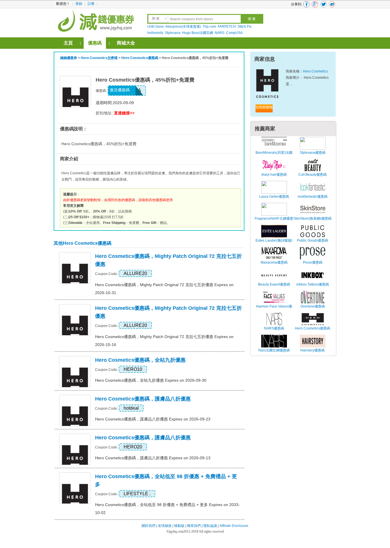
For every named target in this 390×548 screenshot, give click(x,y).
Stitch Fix (245, 27)
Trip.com (209, 27)
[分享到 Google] (315, 4)
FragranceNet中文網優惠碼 (274, 222)
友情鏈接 (165, 526)
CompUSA (234, 33)
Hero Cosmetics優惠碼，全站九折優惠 (140, 360)
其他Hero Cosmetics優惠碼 (82, 243)
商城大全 (126, 43)
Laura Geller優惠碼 (274, 197)
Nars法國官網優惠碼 (274, 350)
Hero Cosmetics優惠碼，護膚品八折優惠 (143, 399)
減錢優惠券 (68, 58)
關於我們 (148, 526)
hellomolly (155, 33)
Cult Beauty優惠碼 (312, 175)
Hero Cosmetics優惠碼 (139, 58)
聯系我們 (194, 526)
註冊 (91, 4)
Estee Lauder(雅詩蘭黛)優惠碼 (274, 243)
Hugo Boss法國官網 (197, 33)
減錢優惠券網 (97, 20)
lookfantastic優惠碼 (312, 197)
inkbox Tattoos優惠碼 (312, 284)
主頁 (68, 43)
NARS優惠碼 (274, 328)
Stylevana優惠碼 (312, 153)
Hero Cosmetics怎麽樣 (99, 58)
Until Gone (155, 27)
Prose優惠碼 (312, 262)
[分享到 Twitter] (323, 4)
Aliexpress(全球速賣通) (183, 27)
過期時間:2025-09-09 (115, 102)
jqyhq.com (176, 531)
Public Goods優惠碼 (312, 240)
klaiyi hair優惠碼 (274, 175)
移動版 (179, 526)
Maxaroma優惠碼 (274, 262)
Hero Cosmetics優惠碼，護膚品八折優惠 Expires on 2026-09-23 (152, 419)
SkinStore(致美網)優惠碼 (312, 219)
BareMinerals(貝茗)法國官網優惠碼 (274, 156)
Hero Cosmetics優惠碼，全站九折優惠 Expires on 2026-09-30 (150, 380)
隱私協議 (210, 526)
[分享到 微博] (332, 4)
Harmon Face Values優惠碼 (274, 309)
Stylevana (172, 33)
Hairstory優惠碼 (312, 350)
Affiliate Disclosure (234, 526)
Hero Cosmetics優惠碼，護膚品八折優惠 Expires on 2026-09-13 (152, 458)
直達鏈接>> (124, 113)
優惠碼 (95, 43)
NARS (219, 33)
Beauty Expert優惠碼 (274, 284)
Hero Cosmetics (315, 71)
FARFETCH (227, 27)
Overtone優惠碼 (312, 306)
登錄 (78, 4)
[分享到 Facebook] (306, 4)
